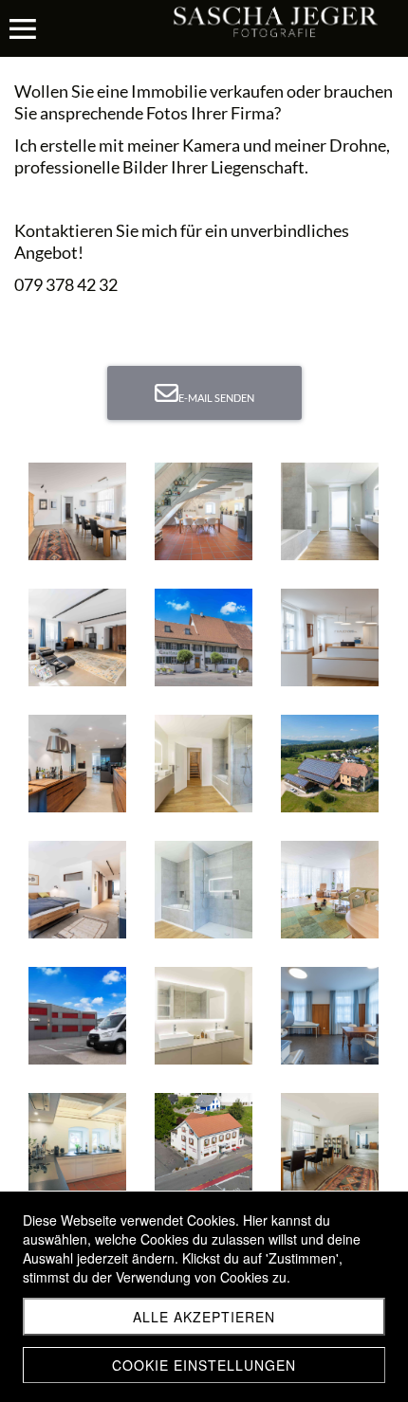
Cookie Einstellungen (204, 1365)
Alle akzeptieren (204, 1316)
